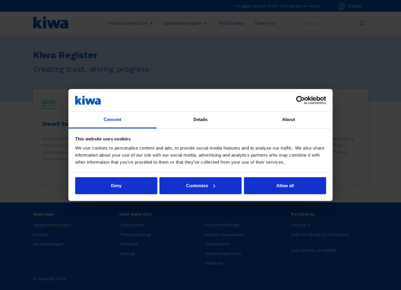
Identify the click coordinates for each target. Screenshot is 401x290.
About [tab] (288, 119)
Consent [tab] (112, 119)
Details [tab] (200, 119)
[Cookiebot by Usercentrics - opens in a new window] (300, 100)
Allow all (285, 185)
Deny (116, 185)
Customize (197, 185)
